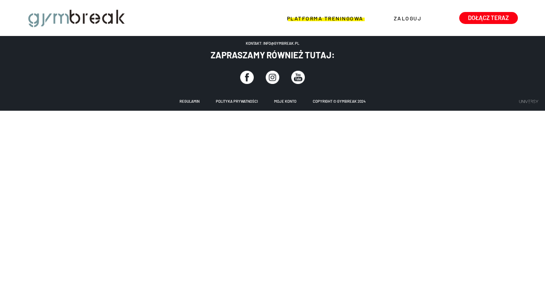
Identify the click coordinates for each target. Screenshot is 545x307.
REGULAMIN (189, 101)
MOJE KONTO (285, 101)
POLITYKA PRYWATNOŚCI (237, 101)
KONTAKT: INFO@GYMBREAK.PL (272, 43)
